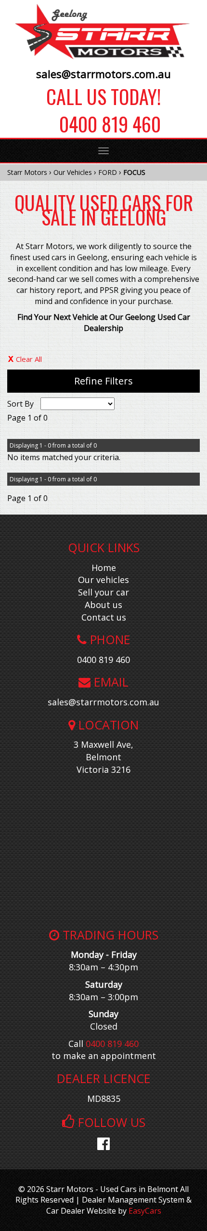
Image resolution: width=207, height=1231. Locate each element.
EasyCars (145, 1210)
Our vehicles (103, 579)
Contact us (103, 617)
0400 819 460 (103, 123)
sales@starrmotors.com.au (103, 73)
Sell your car (103, 592)
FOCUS (134, 172)
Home (103, 567)
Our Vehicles (72, 172)
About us (103, 604)
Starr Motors (27, 172)
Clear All (29, 359)
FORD (107, 172)
